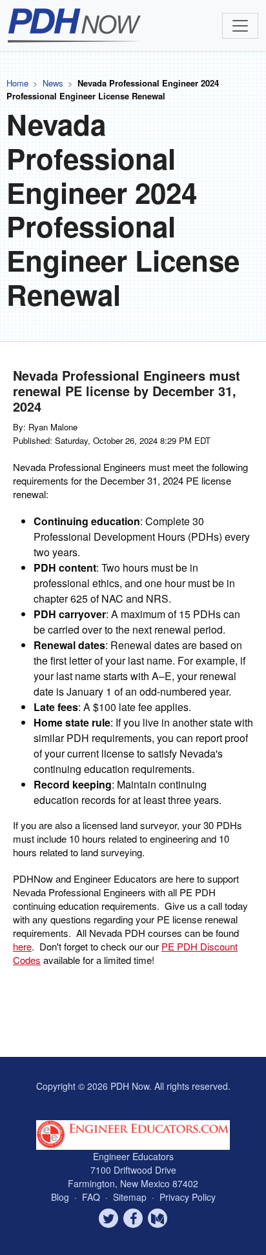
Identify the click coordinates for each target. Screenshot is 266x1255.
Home (17, 83)
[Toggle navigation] (240, 26)
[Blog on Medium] (157, 1218)
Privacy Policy (187, 1196)
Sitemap (131, 1196)
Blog (60, 1196)
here (22, 946)
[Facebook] (133, 1218)
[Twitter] (108, 1218)
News (53, 83)
